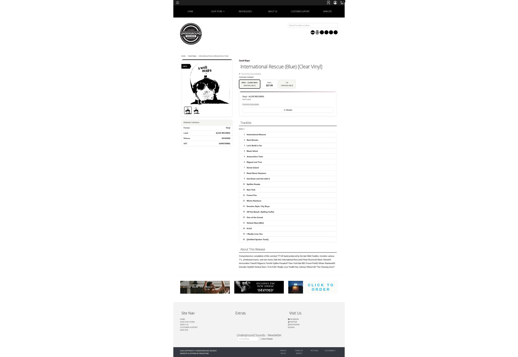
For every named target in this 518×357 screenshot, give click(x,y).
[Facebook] (322, 32)
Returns (314, 350)
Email (292, 327)
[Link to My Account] (335, 3)
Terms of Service (299, 351)
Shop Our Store (187, 322)
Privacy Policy (283, 351)
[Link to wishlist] (328, 3)
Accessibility (330, 350)
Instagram (294, 325)
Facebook (294, 319)
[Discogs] (312, 32)
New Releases (245, 11)
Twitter (293, 322)
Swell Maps (192, 56)
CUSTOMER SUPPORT (300, 11)
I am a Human (267, 339)
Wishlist (289, 110)
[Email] (335, 32)
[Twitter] (326, 32)
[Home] (191, 34)
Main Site (327, 11)
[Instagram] (331, 32)
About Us (272, 11)
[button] (218, 11)
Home (183, 56)
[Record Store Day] (317, 32)
